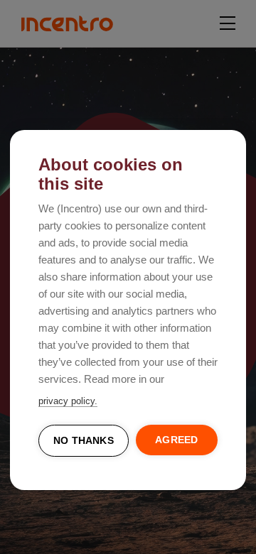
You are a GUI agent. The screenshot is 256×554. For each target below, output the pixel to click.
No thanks (83, 440)
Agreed (176, 440)
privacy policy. (67, 401)
